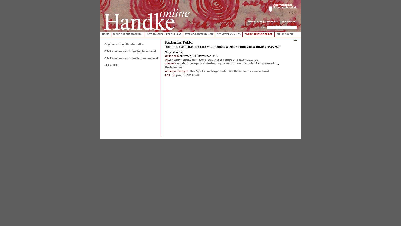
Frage (195, 63)
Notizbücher (173, 67)
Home (105, 34)
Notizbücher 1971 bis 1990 (164, 34)
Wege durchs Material (128, 34)
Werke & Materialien (199, 34)
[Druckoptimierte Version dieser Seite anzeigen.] (295, 40)
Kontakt (271, 22)
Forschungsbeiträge (259, 34)
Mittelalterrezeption (263, 63)
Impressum (255, 22)
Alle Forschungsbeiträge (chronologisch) (131, 58)
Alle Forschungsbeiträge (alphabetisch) (130, 51)
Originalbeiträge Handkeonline (124, 44)
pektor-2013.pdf (187, 75)
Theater (229, 63)
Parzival (182, 63)
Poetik (241, 63)
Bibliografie (285, 34)
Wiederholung (211, 63)
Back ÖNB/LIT (288, 22)
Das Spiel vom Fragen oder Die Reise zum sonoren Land (229, 71)
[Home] (146, 15)
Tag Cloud (110, 65)
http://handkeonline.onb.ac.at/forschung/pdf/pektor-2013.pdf (215, 59)
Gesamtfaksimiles (229, 34)
